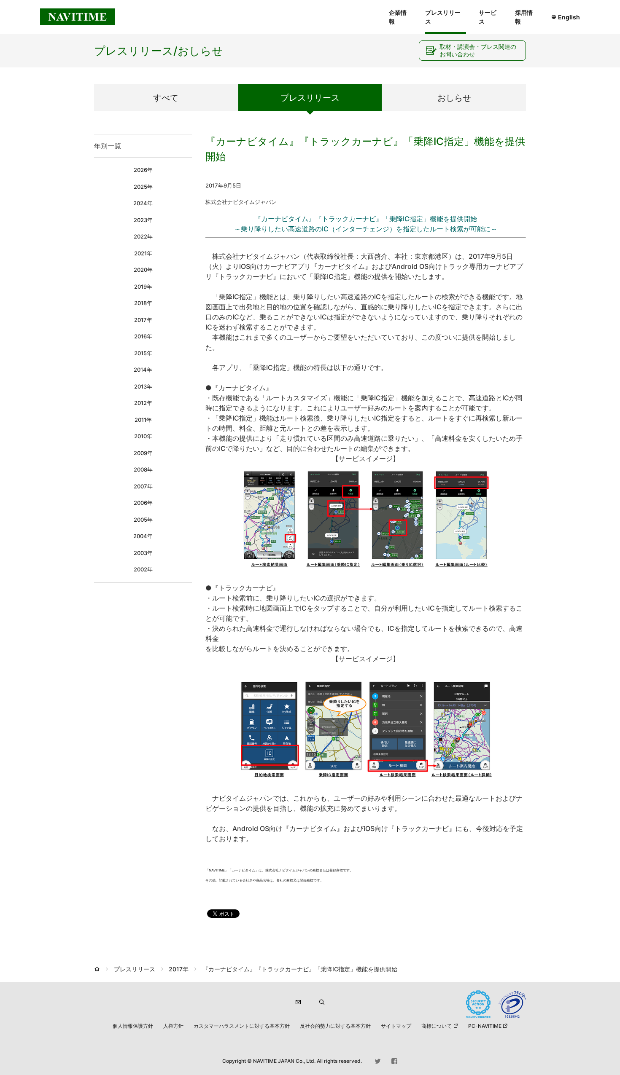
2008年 (143, 469)
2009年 (143, 453)
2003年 (143, 553)
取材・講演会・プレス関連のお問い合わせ (477, 50)
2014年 (143, 369)
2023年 (143, 220)
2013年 (143, 386)
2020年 (143, 269)
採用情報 (524, 17)
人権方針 (173, 1026)
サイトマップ (396, 1026)
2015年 (143, 353)
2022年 (143, 236)
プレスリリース (443, 17)
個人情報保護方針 (133, 1026)
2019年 (143, 286)
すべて (165, 98)
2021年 (143, 253)
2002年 (143, 569)
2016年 (143, 336)
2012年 (143, 402)
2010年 (143, 436)
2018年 (143, 303)
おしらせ (454, 98)
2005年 (143, 519)
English (569, 17)
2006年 (143, 502)
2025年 (143, 186)
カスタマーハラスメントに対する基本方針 (242, 1026)
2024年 (143, 203)
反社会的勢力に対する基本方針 (335, 1026)
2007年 (143, 486)
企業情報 (398, 17)
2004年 (143, 536)
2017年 (143, 319)
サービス (487, 17)
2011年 (143, 419)
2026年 (143, 169)
